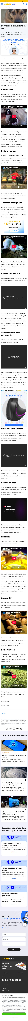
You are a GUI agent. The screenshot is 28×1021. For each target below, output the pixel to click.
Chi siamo (4, 988)
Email (21, 729)
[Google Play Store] (20, 973)
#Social (3, 713)
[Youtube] (9, 979)
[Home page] (9, 4)
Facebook (14, 729)
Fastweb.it (4, 993)
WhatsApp (17, 729)
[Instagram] (3, 979)
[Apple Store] (7, 973)
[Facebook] (16, 979)
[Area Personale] (26, 4)
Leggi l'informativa (6, 927)
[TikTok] (6, 979)
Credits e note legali (6, 990)
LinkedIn (7, 729)
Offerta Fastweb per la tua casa (14, 1)
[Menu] (2, 4)
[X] (20, 979)
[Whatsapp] (13, 979)
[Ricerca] (24, 4)
